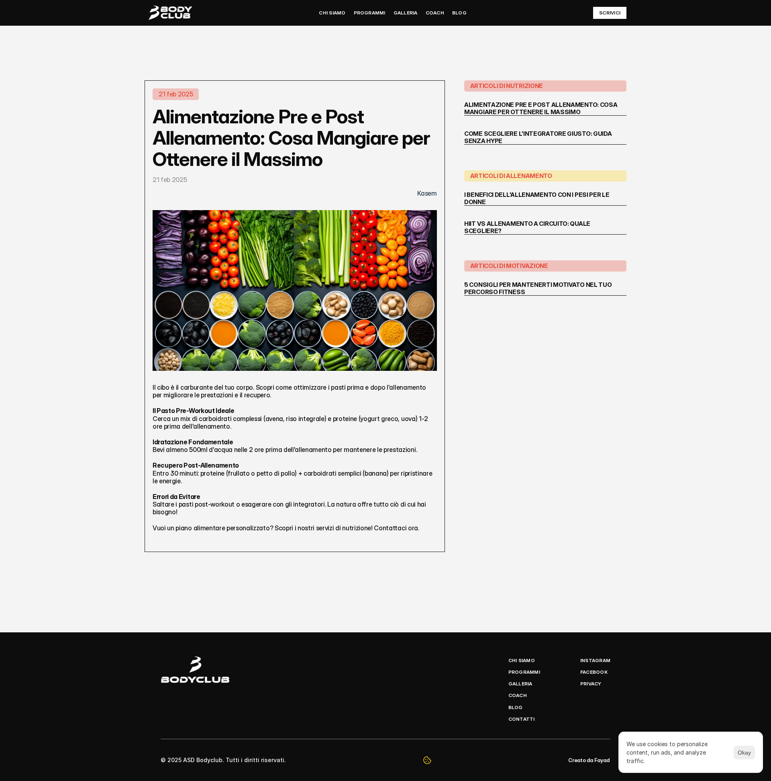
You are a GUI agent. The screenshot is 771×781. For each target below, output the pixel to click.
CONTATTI (521, 719)
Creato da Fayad (589, 760)
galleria (520, 684)
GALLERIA (406, 13)
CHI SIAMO (332, 13)
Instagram (595, 660)
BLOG (459, 13)
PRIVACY (591, 684)
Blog (515, 707)
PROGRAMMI (370, 13)
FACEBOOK (594, 672)
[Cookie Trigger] (427, 760)
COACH (435, 13)
